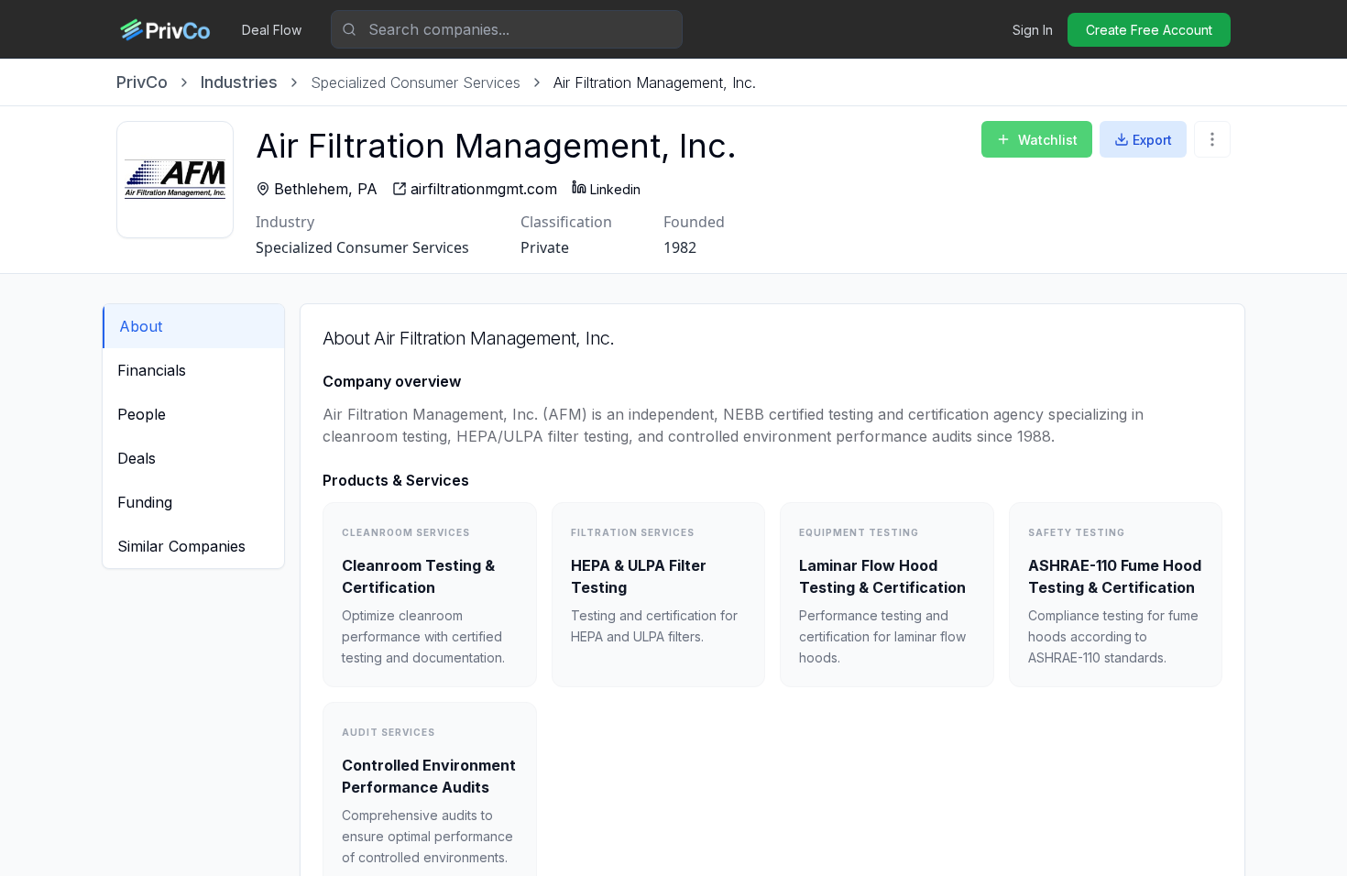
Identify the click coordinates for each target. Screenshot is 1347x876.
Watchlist (1048, 140)
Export (1152, 140)
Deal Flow (271, 30)
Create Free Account (1149, 30)
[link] (654, 82)
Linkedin (615, 189)
